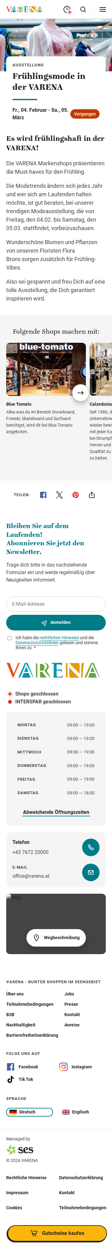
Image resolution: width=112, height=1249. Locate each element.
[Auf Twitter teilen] (59, 495)
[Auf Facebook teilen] (43, 495)
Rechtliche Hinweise (26, 1177)
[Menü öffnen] (102, 9)
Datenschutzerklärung (81, 1177)
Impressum (17, 1192)
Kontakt (67, 1192)
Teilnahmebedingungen (82, 1207)
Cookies (14, 1207)
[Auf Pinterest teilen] (75, 495)
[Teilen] (92, 495)
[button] (80, 393)
